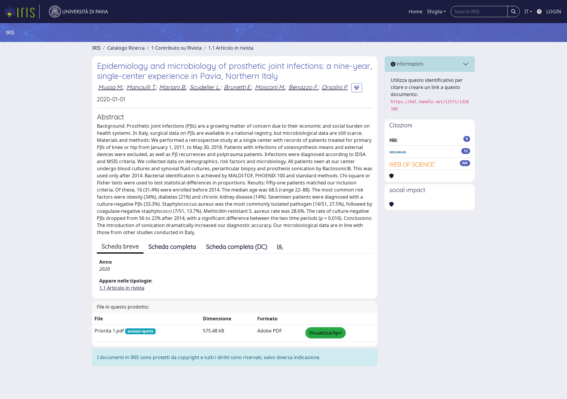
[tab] (280, 247)
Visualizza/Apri (325, 333)
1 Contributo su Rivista (176, 48)
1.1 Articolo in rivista (230, 48)
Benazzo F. (303, 87)
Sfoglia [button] (434, 11)
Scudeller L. (205, 87)
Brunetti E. (237, 87)
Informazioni (409, 64)
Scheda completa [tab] (172, 246)
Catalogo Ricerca (126, 48)
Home (415, 11)
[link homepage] (22, 11)
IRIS (96, 48)
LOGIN (553, 11)
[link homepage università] (78, 11)
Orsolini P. (335, 87)
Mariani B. (172, 87)
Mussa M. (110, 87)
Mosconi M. (270, 87)
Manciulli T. (141, 87)
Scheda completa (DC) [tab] (236, 246)
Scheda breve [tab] (120, 246)
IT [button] (526, 11)
